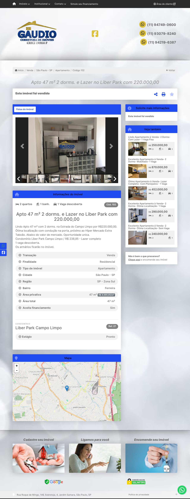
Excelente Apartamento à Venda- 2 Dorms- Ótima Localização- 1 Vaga (147, 204)
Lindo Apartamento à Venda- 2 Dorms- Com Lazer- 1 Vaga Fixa (149, 138)
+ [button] (17, 366)
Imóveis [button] (23, 3)
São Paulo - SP (44, 70)
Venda (30, 70)
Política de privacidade (139, 494)
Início (20, 70)
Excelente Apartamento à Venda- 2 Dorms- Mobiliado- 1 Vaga (147, 160)
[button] (23, 146)
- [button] (17, 370)
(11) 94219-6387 (162, 42)
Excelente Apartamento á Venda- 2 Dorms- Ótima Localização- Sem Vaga (149, 227)
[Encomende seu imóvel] (151, 458)
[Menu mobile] (14, 4)
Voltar (171, 70)
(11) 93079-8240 (161, 34)
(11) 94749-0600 (161, 25)
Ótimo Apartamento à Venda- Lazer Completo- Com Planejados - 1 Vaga (147, 182)
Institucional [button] (41, 3)
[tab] (25, 109)
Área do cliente (164, 4)
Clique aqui (134, 259)
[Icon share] (95, 34)
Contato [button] (59, 3)
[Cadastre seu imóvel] (39, 458)
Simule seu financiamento (84, 4)
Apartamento (62, 70)
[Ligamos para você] (95, 458)
